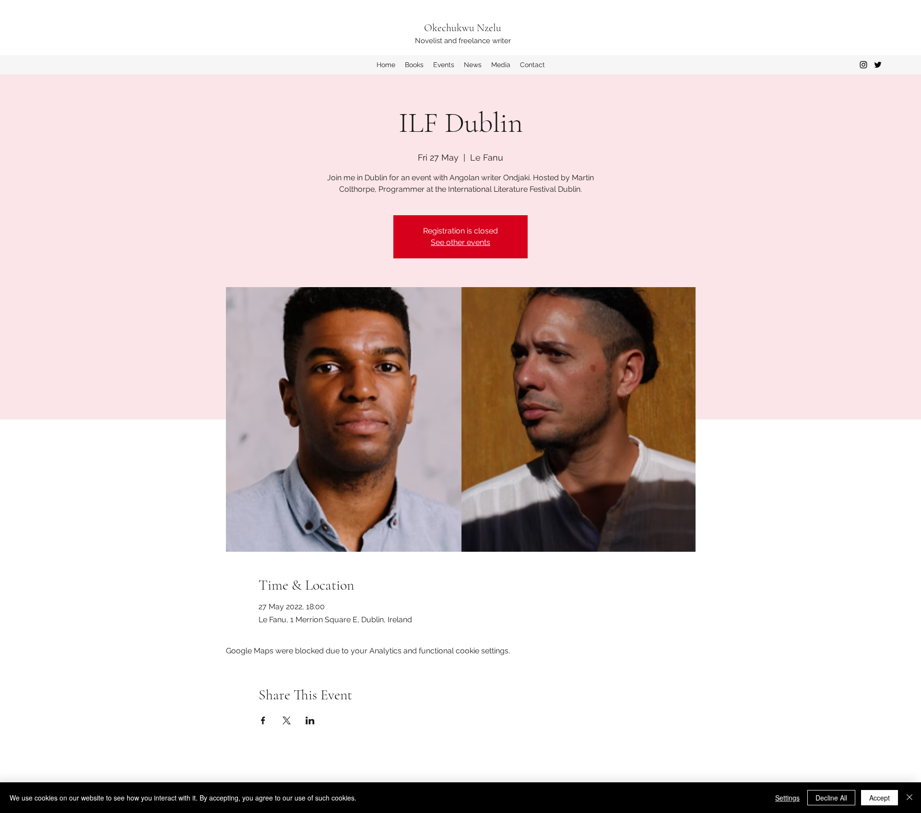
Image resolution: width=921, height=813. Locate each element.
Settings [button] (787, 797)
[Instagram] (863, 65)
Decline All (831, 797)
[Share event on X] (286, 720)
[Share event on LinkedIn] (310, 720)
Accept (879, 797)
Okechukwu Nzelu (462, 28)
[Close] (909, 797)
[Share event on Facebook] (263, 720)
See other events (460, 242)
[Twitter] (878, 65)
